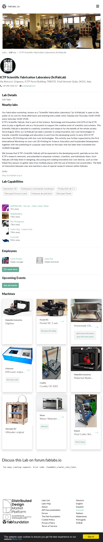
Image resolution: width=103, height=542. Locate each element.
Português (81, 520)
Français (80, 510)
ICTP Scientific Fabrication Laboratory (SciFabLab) (42, 52)
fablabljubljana (16, 214)
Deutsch (80, 500)
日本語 (79, 523)
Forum (45, 513)
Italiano (79, 513)
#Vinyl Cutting (80, 442)
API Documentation (51, 510)
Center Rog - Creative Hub (21, 229)
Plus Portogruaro (17, 222)
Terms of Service (49, 526)
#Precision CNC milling (48, 331)
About (45, 507)
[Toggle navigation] (97, 6)
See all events (10, 285)
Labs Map (46, 504)
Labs (4, 52)
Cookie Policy (48, 520)
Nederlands (81, 516)
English (79, 504)
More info (17, 539)
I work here (11, 269)
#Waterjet (44, 426)
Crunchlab (14, 237)
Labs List (46, 500)
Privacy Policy (48, 523)
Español (79, 507)
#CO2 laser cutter (12, 380)
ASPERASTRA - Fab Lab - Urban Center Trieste (29, 206)
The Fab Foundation (51, 516)
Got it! (91, 536)
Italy (14, 52)
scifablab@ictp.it (28, 86)
